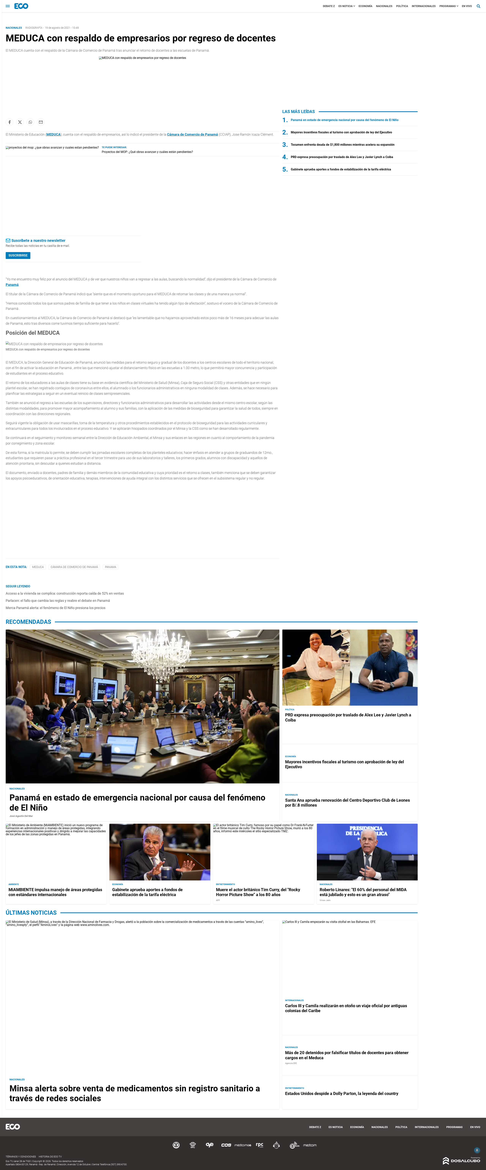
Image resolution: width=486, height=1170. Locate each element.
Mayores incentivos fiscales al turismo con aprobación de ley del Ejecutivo (341, 132)
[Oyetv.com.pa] (209, 1148)
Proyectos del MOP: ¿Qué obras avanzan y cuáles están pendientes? (147, 152)
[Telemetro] (176, 1148)
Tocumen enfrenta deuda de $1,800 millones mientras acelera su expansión (342, 144)
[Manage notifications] (477, 1150)
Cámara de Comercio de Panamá (192, 134)
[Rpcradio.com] (259, 1148)
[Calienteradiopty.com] (276, 1148)
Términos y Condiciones (21, 1156)
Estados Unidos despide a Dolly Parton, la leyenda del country (341, 1093)
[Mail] (41, 122)
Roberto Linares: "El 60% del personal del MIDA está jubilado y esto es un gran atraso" (363, 892)
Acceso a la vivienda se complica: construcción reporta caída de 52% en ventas (65, 593)
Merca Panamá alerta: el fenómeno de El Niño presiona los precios (55, 608)
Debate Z (329, 6)
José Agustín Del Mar (21, 815)
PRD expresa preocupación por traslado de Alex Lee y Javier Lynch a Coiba (342, 157)
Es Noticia (345, 6)
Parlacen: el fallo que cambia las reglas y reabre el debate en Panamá (58, 601)
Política (402, 6)
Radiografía (33, 27)
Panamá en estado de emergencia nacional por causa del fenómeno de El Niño (344, 120)
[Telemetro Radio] (293, 1148)
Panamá (12, 285)
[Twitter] (20, 122)
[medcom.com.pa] (309, 1148)
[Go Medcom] (243, 1148)
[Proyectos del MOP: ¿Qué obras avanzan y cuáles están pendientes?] (52, 147)
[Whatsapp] (30, 122)
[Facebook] (9, 122)
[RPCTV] (193, 1148)
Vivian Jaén (325, 900)
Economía (365, 6)
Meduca (38, 567)
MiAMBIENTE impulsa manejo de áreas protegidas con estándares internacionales (55, 892)
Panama (110, 567)
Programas (447, 6)
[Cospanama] (226, 1148)
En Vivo (467, 6)
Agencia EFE (291, 1063)
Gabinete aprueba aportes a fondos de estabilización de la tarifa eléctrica (341, 169)
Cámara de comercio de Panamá (74, 567)
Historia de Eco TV (50, 1156)
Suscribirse (18, 255)
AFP (218, 900)
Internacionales (424, 6)
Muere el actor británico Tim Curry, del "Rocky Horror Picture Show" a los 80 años (258, 892)
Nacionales (384, 6)
